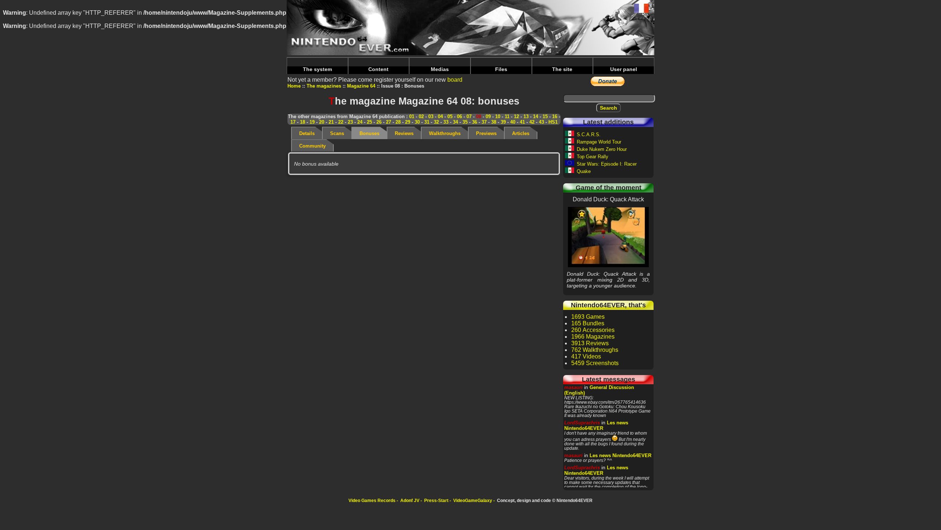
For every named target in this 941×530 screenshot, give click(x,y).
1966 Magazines (593, 336)
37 (484, 122)
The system (317, 69)
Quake (584, 171)
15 (545, 116)
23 (350, 122)
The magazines (324, 86)
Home (294, 86)
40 (512, 122)
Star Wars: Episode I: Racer (607, 164)
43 (541, 122)
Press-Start (436, 500)
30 (417, 122)
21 (331, 122)
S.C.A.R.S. (589, 134)
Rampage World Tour (599, 142)
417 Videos (586, 356)
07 (469, 116)
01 (411, 116)
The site (562, 69)
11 (507, 116)
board (454, 80)
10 (497, 116)
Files (501, 69)
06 (459, 116)
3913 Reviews (590, 343)
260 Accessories (593, 330)
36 (474, 122)
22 (340, 122)
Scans (337, 133)
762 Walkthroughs (594, 350)
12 (516, 116)
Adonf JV (409, 500)
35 (465, 122)
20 (321, 122)
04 (440, 116)
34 (455, 122)
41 (522, 122)
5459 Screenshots (595, 363)
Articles (520, 133)
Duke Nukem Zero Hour (602, 149)
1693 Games (588, 317)
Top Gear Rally (592, 156)
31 (426, 122)
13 (526, 116)
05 (449, 116)
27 (388, 122)
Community (312, 146)
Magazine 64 (361, 86)
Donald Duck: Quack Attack (608, 237)
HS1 (553, 122)
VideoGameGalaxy (472, 500)
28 (398, 122)
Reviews (404, 133)
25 (369, 122)
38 (493, 122)
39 (503, 122)
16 (554, 116)
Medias (440, 69)
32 (436, 122)
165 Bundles (587, 323)
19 (312, 122)
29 (407, 122)
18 (302, 122)
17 (293, 122)
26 (379, 122)
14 (535, 116)
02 (421, 116)
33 (445, 122)
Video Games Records (372, 500)
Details (307, 133)
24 (359, 122)
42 (531, 122)
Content (378, 69)
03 (430, 116)
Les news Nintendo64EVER (596, 425)
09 (488, 116)
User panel (623, 69)
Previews (486, 133)
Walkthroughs (445, 133)
